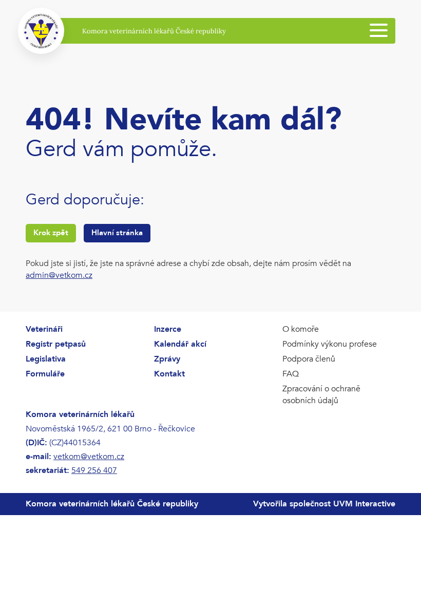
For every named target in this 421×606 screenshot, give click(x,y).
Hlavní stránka (117, 233)
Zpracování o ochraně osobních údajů (321, 394)
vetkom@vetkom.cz (88, 456)
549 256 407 (94, 470)
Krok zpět (50, 233)
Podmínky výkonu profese (329, 344)
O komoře (300, 329)
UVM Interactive (364, 503)
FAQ (290, 374)
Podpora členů (308, 359)
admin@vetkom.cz (59, 275)
